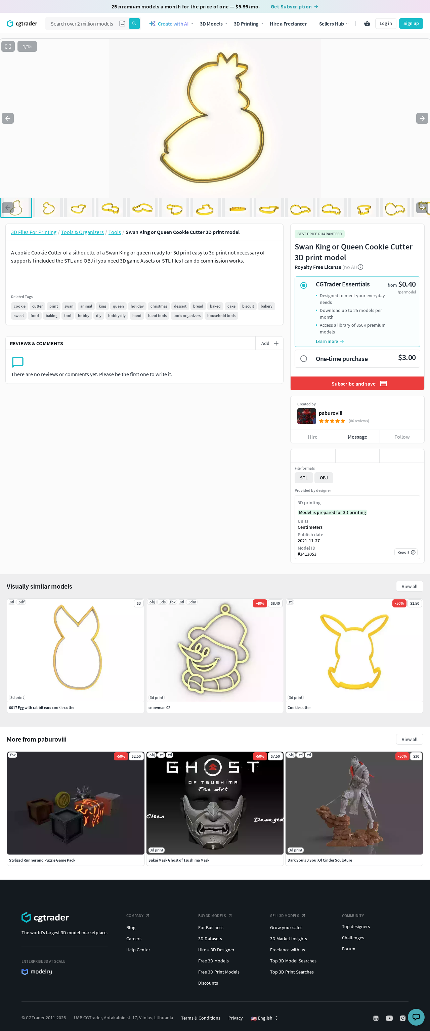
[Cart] (367, 23)
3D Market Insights (288, 939)
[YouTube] (390, 1018)
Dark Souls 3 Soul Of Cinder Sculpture (320, 860)
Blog (130, 927)
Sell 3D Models (284, 915)
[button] (122, 23)
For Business (210, 927)
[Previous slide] (8, 118)
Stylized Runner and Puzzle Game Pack (42, 860)
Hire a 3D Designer (216, 950)
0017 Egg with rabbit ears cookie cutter (42, 707)
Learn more (327, 341)
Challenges (353, 938)
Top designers (356, 926)
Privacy (235, 1018)
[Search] (134, 23)
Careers (133, 939)
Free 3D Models (213, 961)
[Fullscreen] (8, 46)
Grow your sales (286, 927)
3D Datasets (210, 939)
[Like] (313, 456)
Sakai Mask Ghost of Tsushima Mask (178, 860)
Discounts (208, 983)
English (261, 1018)
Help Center (138, 950)
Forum (348, 949)
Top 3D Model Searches (293, 961)
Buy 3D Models (212, 915)
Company (134, 915)
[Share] (402, 456)
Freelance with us (287, 950)
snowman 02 (159, 707)
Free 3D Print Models (219, 972)
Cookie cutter (299, 707)
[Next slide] (422, 118)
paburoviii (330, 412)
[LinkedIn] (377, 1018)
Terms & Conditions (200, 1018)
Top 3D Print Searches (292, 972)
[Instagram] (403, 1018)
